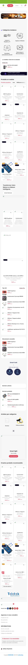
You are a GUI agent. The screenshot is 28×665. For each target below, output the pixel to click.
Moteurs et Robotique (8, 223)
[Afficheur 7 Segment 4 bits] (7, 127)
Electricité (7, 156)
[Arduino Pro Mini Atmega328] (7, 568)
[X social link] (10, 608)
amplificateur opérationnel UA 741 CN (16, 329)
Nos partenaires (4, 619)
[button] (13, 431)
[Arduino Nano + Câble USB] (20, 165)
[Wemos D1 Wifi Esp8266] (4, 401)
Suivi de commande (5, 628)
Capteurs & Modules (8, 222)
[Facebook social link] (8, 608)
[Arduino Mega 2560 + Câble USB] (7, 167)
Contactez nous (4, 622)
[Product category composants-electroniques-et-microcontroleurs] (20, 49)
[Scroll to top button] (3, 657)
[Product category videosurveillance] (20, 422)
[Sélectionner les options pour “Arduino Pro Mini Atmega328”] (3, 572)
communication (5, 116)
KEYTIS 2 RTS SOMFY (12, 65)
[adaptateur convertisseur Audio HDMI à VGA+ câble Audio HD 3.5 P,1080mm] (4, 354)
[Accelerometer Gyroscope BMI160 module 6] (4, 349)
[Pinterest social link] (17, 608)
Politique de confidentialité (6, 633)
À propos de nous (4, 617)
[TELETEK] (13, 594)
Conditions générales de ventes (7, 631)
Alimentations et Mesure (7, 155)
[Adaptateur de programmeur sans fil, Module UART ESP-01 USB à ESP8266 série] (20, 107)
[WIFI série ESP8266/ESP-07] (4, 395)
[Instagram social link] (13, 608)
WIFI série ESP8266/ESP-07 (13, 394)
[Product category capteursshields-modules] (20, 37)
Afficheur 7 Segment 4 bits (13, 312)
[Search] (21, 5)
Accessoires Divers (7, 153)
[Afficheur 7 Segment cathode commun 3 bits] (20, 126)
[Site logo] (3, 5)
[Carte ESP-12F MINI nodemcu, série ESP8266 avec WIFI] (13, 267)
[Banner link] (13, 447)
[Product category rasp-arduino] (7, 37)
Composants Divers (20, 155)
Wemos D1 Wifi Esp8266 (12, 399)
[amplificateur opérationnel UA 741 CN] (20, 146)
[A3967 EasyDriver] (4, 343)
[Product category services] (7, 422)
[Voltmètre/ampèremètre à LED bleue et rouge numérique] (4, 406)
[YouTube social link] (15, 608)
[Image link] (7, 604)
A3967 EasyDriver (11, 341)
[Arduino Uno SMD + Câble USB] (20, 567)
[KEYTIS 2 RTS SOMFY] (4, 67)
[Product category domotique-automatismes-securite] (7, 50)
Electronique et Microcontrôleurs (11, 277)
